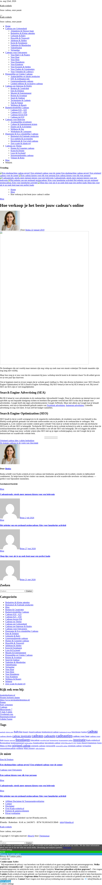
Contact (8, 804)
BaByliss (18, 731)
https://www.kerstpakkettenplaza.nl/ (15, 700)
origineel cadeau (21, 745)
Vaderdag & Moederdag (21, 45)
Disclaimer (9, 806)
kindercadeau (28, 743)
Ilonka (28, 230)
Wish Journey (29, 748)
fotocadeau (35, 740)
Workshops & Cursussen (21, 131)
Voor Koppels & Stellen (21, 67)
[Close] (1, 841)
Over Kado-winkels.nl (14, 808)
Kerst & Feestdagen (19, 43)
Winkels (8, 681)
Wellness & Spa (17, 129)
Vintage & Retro (17, 158)
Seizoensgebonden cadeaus (22, 155)
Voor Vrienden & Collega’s (22, 71)
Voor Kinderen (17, 64)
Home (7, 26)
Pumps (3, 702)
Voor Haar (15, 57)
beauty (26, 732)
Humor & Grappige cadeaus (22, 148)
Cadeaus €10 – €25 (19, 110)
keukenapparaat (17, 743)
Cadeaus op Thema (13, 146)
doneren (6, 740)
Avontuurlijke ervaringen (21, 122)
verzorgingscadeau (8, 748)
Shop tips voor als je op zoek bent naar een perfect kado (25, 556)
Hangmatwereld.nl (8, 717)
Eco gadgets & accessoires (22, 139)
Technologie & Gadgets (21, 100)
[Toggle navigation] (1, 15)
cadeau (93, 731)
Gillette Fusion (6, 719)
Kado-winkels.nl (93, 740)
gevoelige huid (44, 740)
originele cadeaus (38, 746)
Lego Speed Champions (87, 743)
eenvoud (12, 740)
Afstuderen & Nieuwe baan (22, 31)
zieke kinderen (40, 748)
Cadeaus (3, 707)
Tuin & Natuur (17, 103)
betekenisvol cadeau (50, 732)
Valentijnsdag (16, 48)
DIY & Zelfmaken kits (20, 79)
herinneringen (54, 740)
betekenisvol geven (65, 732)
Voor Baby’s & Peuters (20, 55)
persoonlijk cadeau (61, 746)
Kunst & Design (17, 150)
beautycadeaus (35, 732)
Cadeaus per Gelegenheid (16, 28)
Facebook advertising (56, 405)
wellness (19, 748)
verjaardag (86, 746)
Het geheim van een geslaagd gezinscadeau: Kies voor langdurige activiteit (33, 525)
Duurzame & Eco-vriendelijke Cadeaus (21, 134)
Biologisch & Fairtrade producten (25, 136)
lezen (99, 743)
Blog (7, 160)
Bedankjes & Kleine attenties (23, 33)
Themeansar (44, 836)
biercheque (76, 732)
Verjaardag (15, 50)
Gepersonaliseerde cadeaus (22, 81)
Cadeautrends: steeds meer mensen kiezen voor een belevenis (27, 494)
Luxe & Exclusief (18, 153)
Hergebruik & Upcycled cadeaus (24, 141)
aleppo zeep (9, 732)
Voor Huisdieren (17, 62)
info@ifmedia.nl (67, 822)
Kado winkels (6, 6)
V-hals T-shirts (6, 712)
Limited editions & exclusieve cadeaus (27, 83)
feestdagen (23, 739)
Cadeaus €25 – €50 (19, 112)
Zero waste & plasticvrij (21, 143)
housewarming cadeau (66, 740)
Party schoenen (6, 705)
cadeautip (50, 736)
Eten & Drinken (17, 91)
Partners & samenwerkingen (17, 811)
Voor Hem (15, 60)
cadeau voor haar (81, 736)
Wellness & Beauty (19, 105)
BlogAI (31, 836)
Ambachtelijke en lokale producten (25, 76)
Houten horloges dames (10, 697)
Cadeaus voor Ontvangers (16, 52)
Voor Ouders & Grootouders (23, 69)
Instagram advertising (75, 405)
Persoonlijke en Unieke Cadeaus (19, 74)
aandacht (2, 732)
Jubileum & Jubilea (19, 40)
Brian (22, 518)
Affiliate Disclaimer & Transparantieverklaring (24, 801)
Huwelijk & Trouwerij (20, 38)
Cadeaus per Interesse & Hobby (18, 86)
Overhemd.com (6, 714)
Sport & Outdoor (18, 98)
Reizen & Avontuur (19, 95)
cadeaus (37, 736)
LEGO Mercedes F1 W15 (68, 743)
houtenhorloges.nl (7, 695)
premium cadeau (75, 746)
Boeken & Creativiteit (20, 88)
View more (67, 848)
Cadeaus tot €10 (17, 117)
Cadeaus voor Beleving (15, 119)
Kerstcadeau (5, 743)
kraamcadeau (38, 743)
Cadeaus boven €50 (19, 115)
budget (84, 732)
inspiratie (79, 739)
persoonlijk (50, 746)
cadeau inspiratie (21, 736)
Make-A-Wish (6, 746)
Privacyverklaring (12, 813)
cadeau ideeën (6, 736)
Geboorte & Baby (18, 36)
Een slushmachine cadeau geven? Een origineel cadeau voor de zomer (31, 765)
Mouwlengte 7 (6, 709)
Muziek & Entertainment (21, 93)
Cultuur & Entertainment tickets (24, 124)
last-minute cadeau (52, 743)
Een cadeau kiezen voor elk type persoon (18, 775)
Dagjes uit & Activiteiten (21, 127)
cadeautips (64, 736)
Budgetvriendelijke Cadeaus (17, 107)
